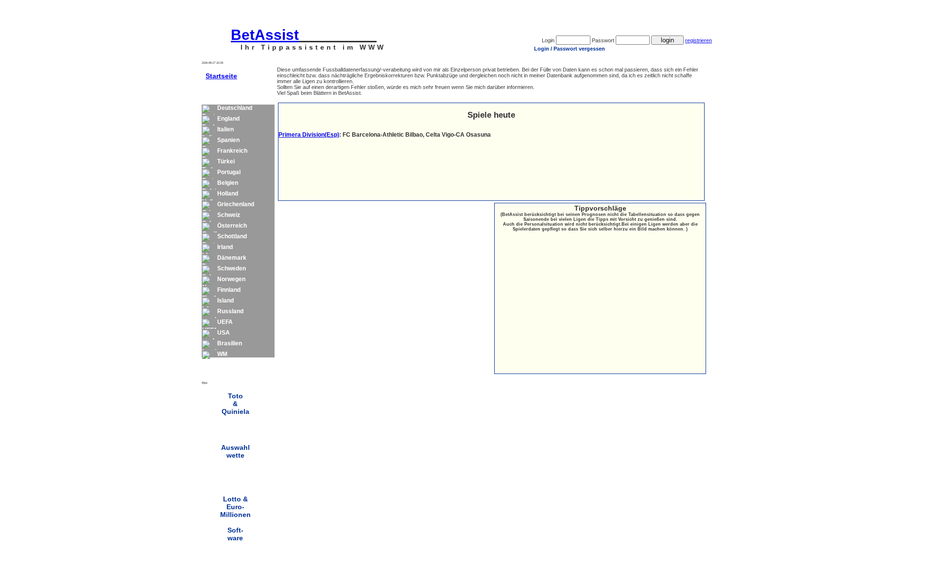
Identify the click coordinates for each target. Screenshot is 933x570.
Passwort (603, 40)
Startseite (221, 76)
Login (548, 40)
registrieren (698, 40)
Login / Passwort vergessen (569, 49)
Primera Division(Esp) (308, 134)
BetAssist (265, 35)
